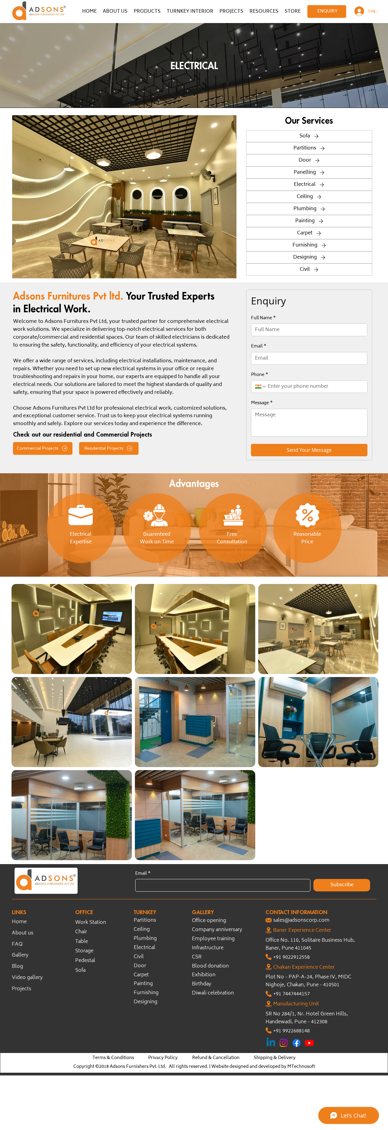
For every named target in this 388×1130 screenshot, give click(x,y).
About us (22, 933)
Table (81, 941)
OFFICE (84, 912)
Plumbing (145, 938)
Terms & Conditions (113, 1058)
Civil (139, 957)
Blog (17, 966)
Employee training (213, 939)
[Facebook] (296, 1043)
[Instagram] (283, 1043)
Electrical (144, 948)
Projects (21, 989)
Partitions (145, 920)
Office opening (209, 921)
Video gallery (27, 978)
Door (140, 966)
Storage (84, 951)
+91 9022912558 (291, 957)
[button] (147, 12)
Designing (145, 1002)
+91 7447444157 (291, 994)
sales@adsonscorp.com (301, 920)
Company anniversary (217, 930)
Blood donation (210, 966)
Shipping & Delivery (275, 1058)
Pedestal (85, 961)
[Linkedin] (271, 1043)
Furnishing (146, 993)
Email (258, 347)
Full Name (263, 318)
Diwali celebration (213, 993)
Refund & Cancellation (215, 1058)
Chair (81, 932)
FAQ (17, 944)
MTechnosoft (301, 1067)
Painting (143, 984)
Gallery (20, 955)
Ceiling (142, 929)
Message (262, 403)
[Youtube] (309, 1043)
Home (19, 922)
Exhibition (204, 975)
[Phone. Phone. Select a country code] (260, 386)
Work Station (90, 922)
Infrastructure (207, 948)
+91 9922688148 (291, 1031)
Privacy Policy (163, 1058)
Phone (259, 375)
